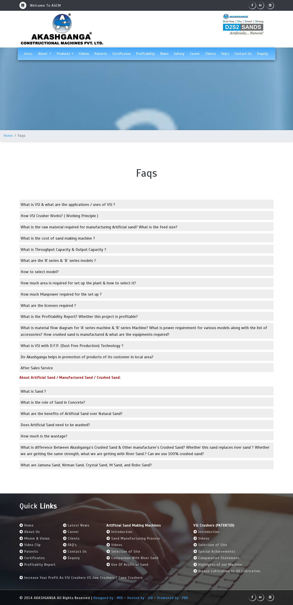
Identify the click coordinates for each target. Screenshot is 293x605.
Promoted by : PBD (172, 598)
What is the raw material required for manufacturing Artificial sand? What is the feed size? (99, 227)
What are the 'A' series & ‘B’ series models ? (58, 260)
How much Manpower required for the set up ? (61, 294)
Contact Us (243, 54)
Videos (84, 54)
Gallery (179, 54)
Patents (101, 54)
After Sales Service (37, 367)
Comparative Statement (218, 558)
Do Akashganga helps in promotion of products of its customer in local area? (87, 356)
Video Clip (32, 545)
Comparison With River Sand (134, 558)
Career (195, 54)
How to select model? (40, 271)
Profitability (145, 54)
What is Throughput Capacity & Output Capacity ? (63, 249)
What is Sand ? (33, 391)
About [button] (43, 54)
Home (29, 53)
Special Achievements (216, 551)
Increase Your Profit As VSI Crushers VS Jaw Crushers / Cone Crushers (83, 578)
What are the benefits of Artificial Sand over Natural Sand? (71, 413)
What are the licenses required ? (48, 305)
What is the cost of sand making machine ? (58, 238)
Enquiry (262, 54)
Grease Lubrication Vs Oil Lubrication (229, 571)
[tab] (146, 204)
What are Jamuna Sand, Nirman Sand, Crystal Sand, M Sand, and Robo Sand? (86, 465)
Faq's (225, 54)
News (164, 54)
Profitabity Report (40, 565)
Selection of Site (125, 551)
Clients (210, 54)
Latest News (78, 525)
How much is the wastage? (44, 436)
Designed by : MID (108, 598)
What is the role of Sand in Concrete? (53, 402)
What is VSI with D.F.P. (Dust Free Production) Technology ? (72, 345)
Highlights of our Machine (220, 565)
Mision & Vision (37, 538)
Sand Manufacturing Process (135, 538)
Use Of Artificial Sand (129, 565)
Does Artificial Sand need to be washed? (55, 424)
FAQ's (72, 545)
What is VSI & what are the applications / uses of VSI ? (68, 204)
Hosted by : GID (140, 598)
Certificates (121, 54)
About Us (32, 532)
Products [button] (64, 54)
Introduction (122, 532)
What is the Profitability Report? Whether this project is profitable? (79, 316)
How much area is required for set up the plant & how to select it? (78, 283)
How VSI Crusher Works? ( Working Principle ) (59, 215)
